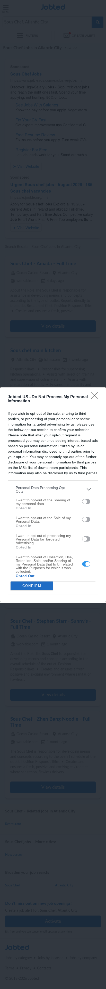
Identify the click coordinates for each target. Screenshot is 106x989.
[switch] (86, 501)
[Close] (96, 397)
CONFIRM (31, 586)
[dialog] (53, 494)
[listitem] (53, 489)
